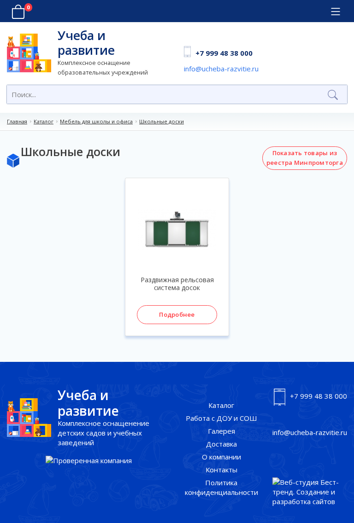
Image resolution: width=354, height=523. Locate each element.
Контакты (221, 469)
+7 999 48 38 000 (224, 53)
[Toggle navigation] (335, 11)
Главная (17, 121)
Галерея (221, 431)
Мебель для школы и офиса (96, 121)
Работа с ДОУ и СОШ (221, 418)
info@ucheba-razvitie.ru (221, 68)
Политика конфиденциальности (221, 487)
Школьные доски (161, 121)
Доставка (221, 443)
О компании (221, 456)
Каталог (43, 121)
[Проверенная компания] (89, 460)
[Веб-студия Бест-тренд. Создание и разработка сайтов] (309, 491)
